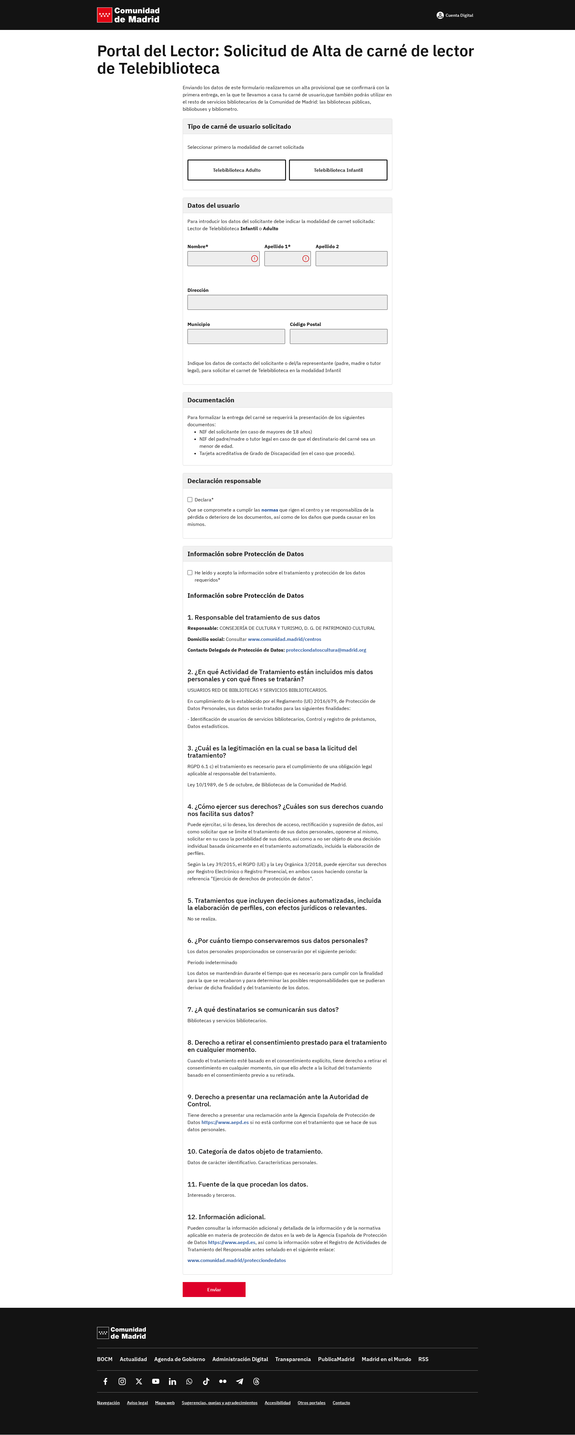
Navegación (108, 1402)
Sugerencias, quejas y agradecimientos (220, 1402)
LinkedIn (172, 1381)
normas (269, 510)
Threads (256, 1381)
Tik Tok (206, 1381)
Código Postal (305, 324)
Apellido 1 (276, 246)
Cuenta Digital (459, 15)
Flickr (222, 1381)
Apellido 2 (327, 246)
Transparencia (293, 1359)
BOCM (105, 1359)
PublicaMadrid (336, 1359)
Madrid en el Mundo (386, 1359)
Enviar (214, 1290)
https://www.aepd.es (225, 1122)
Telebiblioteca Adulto (237, 170)
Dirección (198, 290)
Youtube (155, 1381)
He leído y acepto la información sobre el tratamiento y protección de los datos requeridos (280, 576)
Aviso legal (137, 1402)
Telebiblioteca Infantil (338, 170)
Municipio (198, 324)
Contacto (341, 1402)
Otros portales (312, 1402)
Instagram (122, 1381)
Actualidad (133, 1359)
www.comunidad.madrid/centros (284, 639)
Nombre (196, 246)
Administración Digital (240, 1359)
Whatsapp (189, 1381)
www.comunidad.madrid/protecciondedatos (236, 1260)
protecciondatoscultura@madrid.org (326, 650)
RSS (423, 1359)
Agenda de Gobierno (179, 1359)
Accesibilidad (277, 1402)
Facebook (105, 1381)
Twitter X (139, 1381)
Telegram (239, 1381)
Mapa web (165, 1402)
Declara (203, 500)
